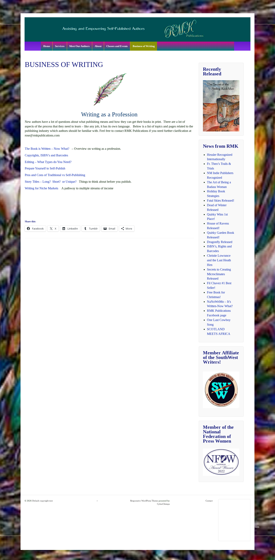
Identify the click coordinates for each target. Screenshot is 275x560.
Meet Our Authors (79, 46)
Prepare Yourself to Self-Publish (45, 168)
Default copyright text (42, 500)
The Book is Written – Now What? (47, 148)
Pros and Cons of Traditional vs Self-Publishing (55, 175)
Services (59, 46)
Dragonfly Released (219, 242)
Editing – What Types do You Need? (48, 162)
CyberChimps (163, 504)
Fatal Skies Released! (220, 200)
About (98, 46)
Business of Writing (144, 46)
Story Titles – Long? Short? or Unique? (52, 181)
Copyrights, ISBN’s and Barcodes (46, 155)
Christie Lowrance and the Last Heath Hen (219, 260)
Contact (209, 500)
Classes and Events (117, 46)
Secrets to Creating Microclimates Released (219, 274)
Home (46, 46)
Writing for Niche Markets (41, 188)
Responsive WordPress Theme (144, 500)
